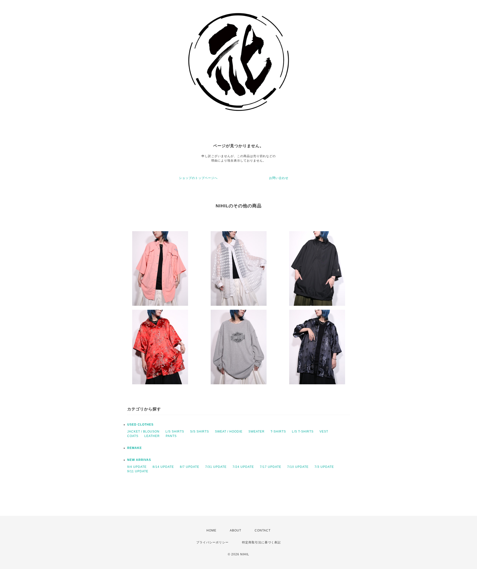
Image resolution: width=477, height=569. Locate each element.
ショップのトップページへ (198, 178)
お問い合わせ (278, 178)
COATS (132, 436)
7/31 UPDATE (216, 467)
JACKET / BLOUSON (143, 431)
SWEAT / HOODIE (228, 431)
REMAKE (134, 448)
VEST (323, 431)
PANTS (171, 436)
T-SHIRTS (278, 431)
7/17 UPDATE (270, 467)
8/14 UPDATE (163, 467)
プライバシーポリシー (212, 542)
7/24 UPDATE (243, 467)
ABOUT (235, 530)
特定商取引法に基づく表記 (261, 542)
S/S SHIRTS (199, 431)
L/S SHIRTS (174, 431)
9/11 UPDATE (137, 471)
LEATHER (152, 436)
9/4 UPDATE (137, 467)
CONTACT (263, 530)
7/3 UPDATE (324, 467)
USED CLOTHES (140, 424)
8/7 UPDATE (189, 467)
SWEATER (256, 431)
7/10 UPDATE (298, 467)
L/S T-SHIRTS (303, 431)
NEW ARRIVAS (139, 460)
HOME (211, 530)
